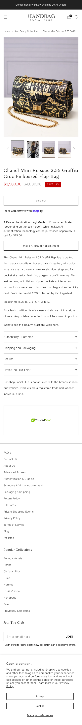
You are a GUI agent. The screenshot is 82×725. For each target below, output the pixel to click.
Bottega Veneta (13, 558)
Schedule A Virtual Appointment (23, 485)
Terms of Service (14, 524)
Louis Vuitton (12, 591)
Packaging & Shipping (17, 491)
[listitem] (41, 5)
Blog (6, 531)
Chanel (8, 564)
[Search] (76, 17)
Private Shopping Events (19, 511)
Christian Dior (12, 571)
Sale (6, 604)
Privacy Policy (12, 518)
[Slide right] (73, 149)
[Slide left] (8, 149)
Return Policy (12, 498)
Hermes (8, 584)
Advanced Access (15, 472)
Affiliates (9, 537)
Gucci (7, 578)
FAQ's (7, 452)
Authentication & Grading (19, 478)
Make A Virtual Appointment (41, 245)
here (55, 324)
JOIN (69, 636)
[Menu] (6, 17)
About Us (9, 465)
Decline (40, 706)
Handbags (10, 597)
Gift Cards (10, 505)
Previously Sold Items (17, 610)
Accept (40, 696)
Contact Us (10, 459)
